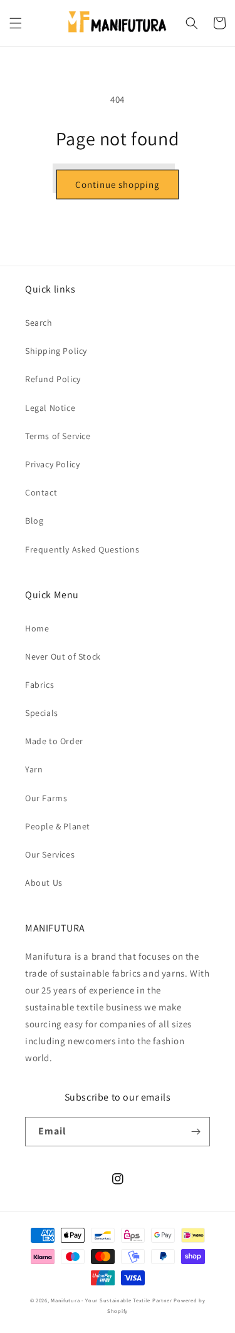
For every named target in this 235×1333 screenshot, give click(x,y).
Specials (41, 712)
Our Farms (46, 798)
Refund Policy (53, 379)
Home (37, 628)
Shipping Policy (56, 350)
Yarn (34, 769)
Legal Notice (50, 407)
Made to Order (54, 741)
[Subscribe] (195, 1131)
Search (39, 322)
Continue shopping (117, 184)
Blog (34, 520)
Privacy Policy (52, 464)
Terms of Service (58, 436)
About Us (44, 882)
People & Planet (57, 826)
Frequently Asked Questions (82, 549)
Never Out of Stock (63, 656)
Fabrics (39, 684)
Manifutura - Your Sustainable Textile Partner (111, 1300)
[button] (15, 23)
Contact (41, 492)
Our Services (50, 854)
